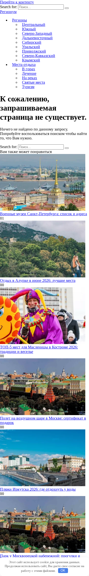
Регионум (8, 12)
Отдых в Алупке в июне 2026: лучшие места (37, 280)
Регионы (19, 20)
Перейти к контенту (17, 2)
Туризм (28, 87)
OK (63, 570)
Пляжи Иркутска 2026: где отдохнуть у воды (38, 489)
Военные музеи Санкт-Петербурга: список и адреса (43, 214)
